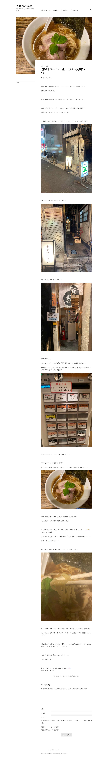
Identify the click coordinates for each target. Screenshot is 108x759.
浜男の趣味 (64, 10)
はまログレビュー (46, 10)
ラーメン (68, 676)
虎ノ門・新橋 (75, 676)
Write (57, 753)
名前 (42, 708)
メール (43, 713)
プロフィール (74, 10)
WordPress (49, 753)
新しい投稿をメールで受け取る (50, 730)
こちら (88, 529)
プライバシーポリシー (54, 749)
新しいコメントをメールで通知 (50, 727)
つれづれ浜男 (24, 6)
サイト (42, 717)
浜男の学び (56, 10)
